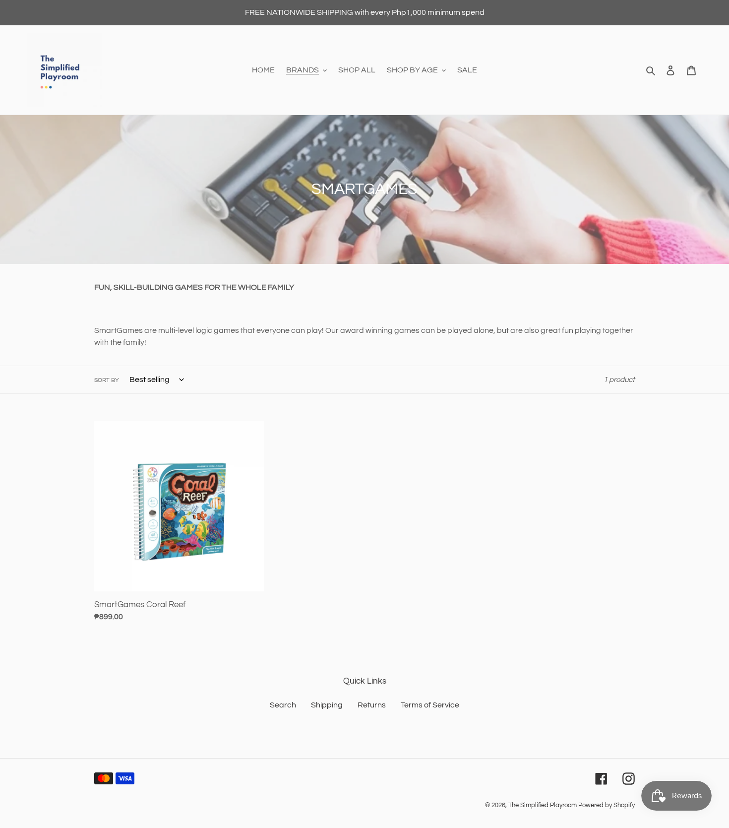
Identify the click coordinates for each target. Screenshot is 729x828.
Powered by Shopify (606, 805)
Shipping (327, 705)
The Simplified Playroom (542, 805)
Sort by (106, 380)
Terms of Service (430, 705)
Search (283, 705)
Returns (372, 705)
